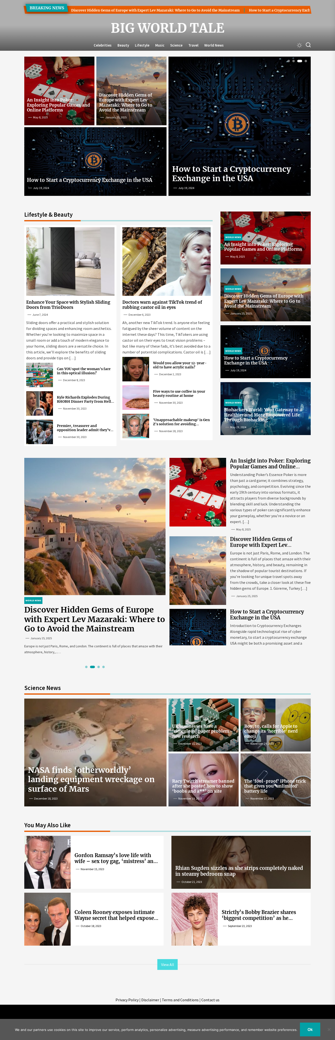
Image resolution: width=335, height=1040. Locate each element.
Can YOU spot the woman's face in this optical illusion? (84, 371)
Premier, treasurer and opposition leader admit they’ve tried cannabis (84, 430)
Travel (193, 45)
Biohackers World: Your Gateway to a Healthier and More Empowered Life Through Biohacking (263, 415)
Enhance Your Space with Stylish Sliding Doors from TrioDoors (236, 173)
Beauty (123, 45)
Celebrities (103, 45)
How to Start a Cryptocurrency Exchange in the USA (237, 10)
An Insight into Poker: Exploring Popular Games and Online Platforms (58, 105)
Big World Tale (167, 28)
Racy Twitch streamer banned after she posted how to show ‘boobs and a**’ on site (203, 786)
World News (214, 45)
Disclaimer (150, 999)
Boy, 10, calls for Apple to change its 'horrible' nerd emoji (271, 731)
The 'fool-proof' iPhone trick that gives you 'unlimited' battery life (275, 786)
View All (167, 964)
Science (176, 45)
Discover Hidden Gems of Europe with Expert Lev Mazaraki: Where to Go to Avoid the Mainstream (100, 10)
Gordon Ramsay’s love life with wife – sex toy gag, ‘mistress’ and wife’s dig (116, 861)
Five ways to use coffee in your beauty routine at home (179, 393)
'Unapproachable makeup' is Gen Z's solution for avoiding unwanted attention (181, 424)
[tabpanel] (239, 128)
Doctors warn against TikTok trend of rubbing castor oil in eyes (162, 305)
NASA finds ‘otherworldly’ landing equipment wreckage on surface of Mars (91, 779)
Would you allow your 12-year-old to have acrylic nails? (180, 365)
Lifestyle (142, 45)
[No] (328, 1029)
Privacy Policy (127, 999)
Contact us (210, 999)
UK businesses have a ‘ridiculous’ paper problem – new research (202, 731)
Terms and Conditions (180, 999)
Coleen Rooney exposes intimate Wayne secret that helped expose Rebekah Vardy (115, 918)
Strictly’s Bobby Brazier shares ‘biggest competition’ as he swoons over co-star (259, 918)
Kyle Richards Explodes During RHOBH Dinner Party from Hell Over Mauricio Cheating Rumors (84, 401)
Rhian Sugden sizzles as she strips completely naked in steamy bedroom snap (239, 871)
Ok (310, 1029)
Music (159, 45)
